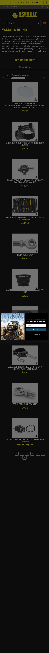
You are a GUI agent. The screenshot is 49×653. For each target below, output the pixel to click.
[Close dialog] (45, 315)
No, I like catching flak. (36, 334)
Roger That (36, 330)
